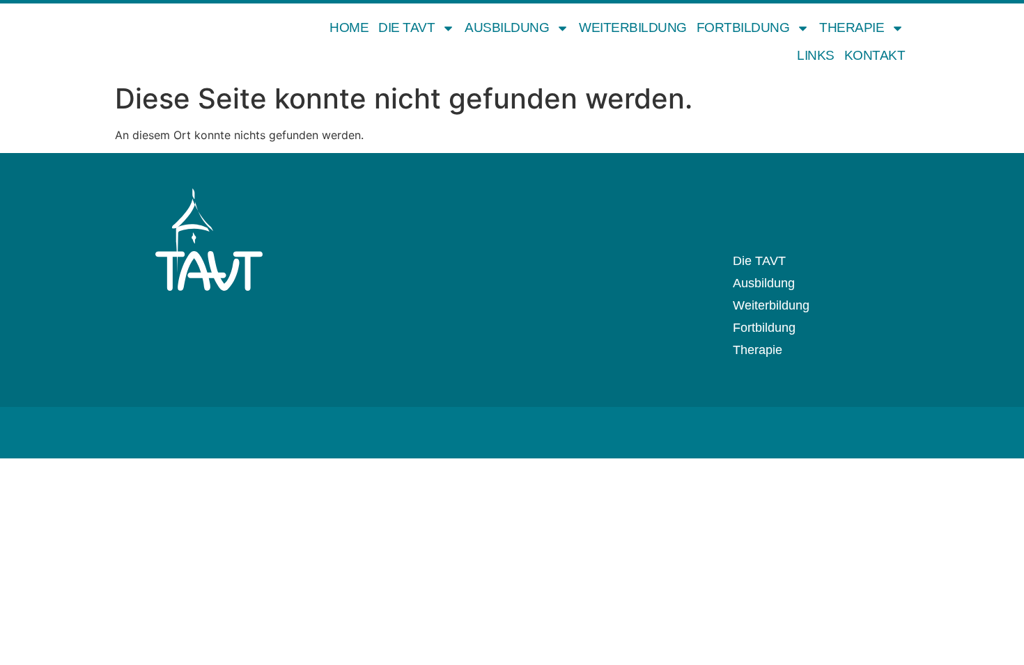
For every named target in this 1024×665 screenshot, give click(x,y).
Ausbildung (507, 27)
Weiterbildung (633, 27)
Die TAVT (406, 27)
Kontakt (875, 55)
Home (349, 27)
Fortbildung (743, 27)
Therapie (851, 27)
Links (816, 55)
